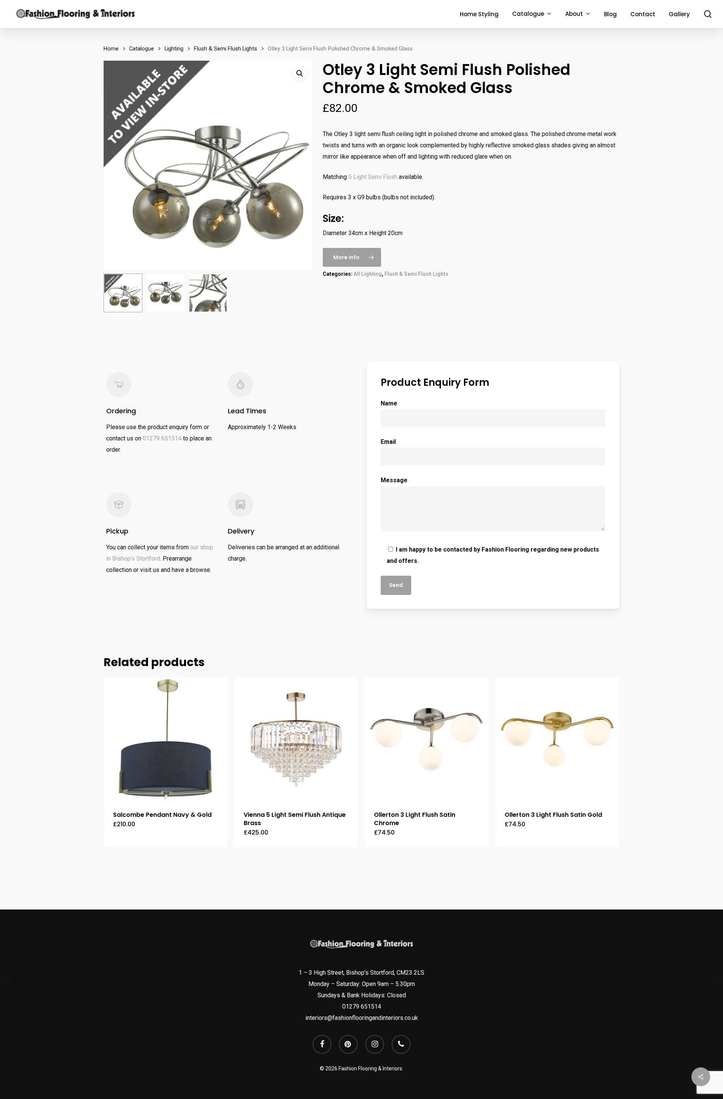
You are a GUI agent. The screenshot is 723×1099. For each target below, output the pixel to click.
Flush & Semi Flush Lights (225, 48)
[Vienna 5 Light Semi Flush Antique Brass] (296, 739)
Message (394, 480)
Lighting (174, 48)
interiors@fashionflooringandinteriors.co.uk (361, 1017)
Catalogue (141, 48)
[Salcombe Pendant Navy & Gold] (165, 739)
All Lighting (368, 274)
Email (388, 441)
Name (389, 403)
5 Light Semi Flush (372, 176)
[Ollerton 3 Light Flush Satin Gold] (557, 739)
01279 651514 (162, 438)
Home (111, 48)
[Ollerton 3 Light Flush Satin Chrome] (426, 739)
